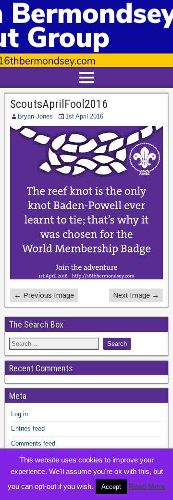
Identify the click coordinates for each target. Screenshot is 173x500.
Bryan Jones (35, 116)
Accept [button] (111, 486)
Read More (147, 486)
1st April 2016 (84, 116)
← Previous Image (44, 295)
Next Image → (136, 295)
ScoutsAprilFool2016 (59, 104)
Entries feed (28, 428)
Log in (19, 414)
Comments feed (33, 443)
